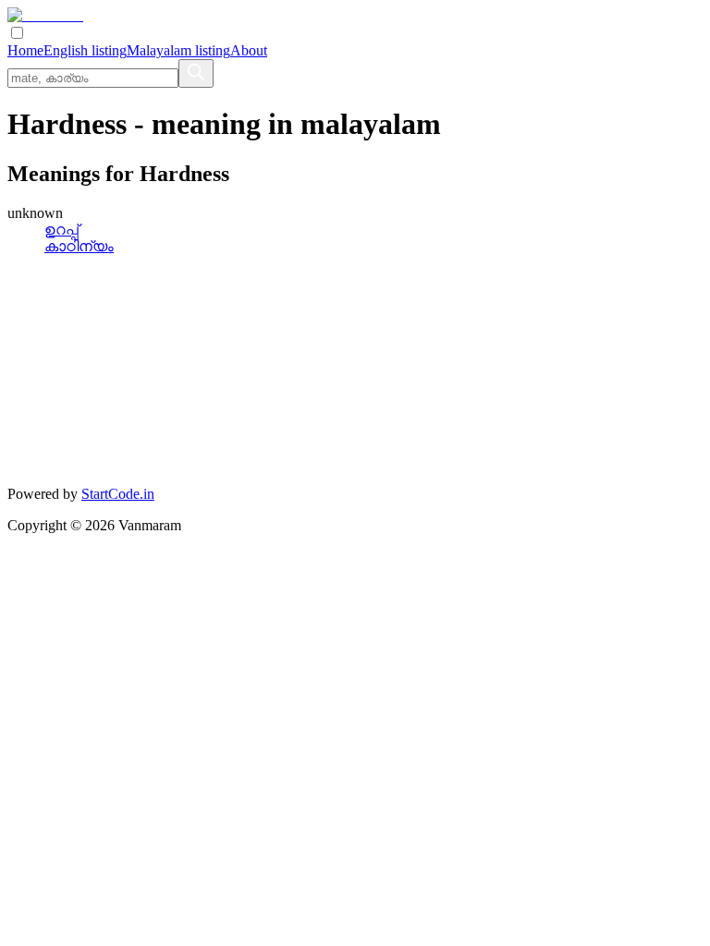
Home (25, 50)
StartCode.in (117, 494)
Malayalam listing (178, 50)
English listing (85, 50)
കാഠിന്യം (79, 246)
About (248, 50)
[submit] (196, 73)
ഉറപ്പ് (61, 229)
